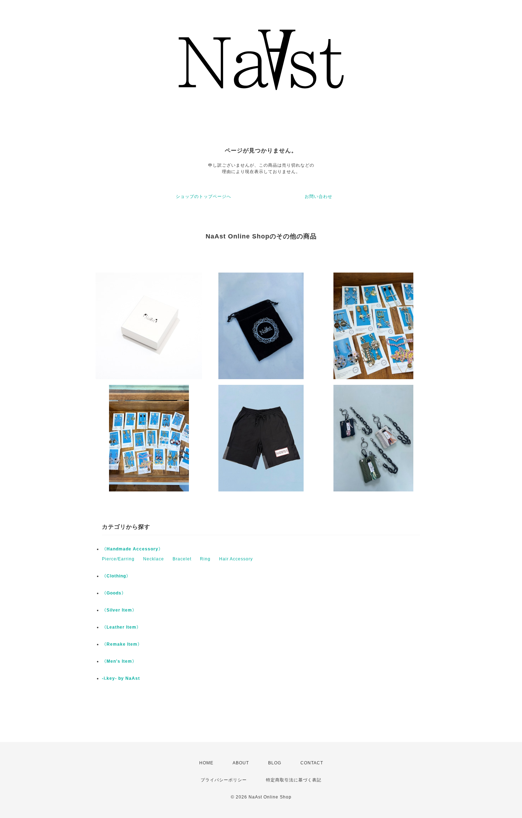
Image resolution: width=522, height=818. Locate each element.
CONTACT (311, 762)
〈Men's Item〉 (119, 661)
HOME (206, 762)
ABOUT (241, 762)
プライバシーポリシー (224, 779)
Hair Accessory (236, 558)
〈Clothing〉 (116, 576)
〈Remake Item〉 (122, 644)
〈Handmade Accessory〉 (132, 549)
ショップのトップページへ (203, 196)
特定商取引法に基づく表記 (293, 779)
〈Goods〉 (114, 593)
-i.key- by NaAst (121, 678)
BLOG (274, 762)
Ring (205, 558)
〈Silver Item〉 (119, 610)
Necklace (153, 558)
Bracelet (182, 558)
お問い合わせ (318, 196)
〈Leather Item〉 (121, 627)
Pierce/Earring (118, 558)
